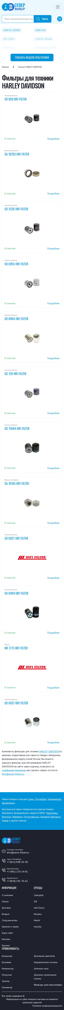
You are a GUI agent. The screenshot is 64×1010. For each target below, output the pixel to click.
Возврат (5, 914)
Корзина (6, 945)
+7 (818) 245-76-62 (17, 880)
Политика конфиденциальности (47, 1005)
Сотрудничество (9, 920)
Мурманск (17, 816)
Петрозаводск (31, 816)
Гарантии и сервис (10, 926)
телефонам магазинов (14, 770)
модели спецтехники (32, 57)
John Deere (39, 907)
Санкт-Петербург (37, 799)
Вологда (6, 816)
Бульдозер (7, 956)
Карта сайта (7, 932)
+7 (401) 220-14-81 (17, 871)
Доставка (6, 907)
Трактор (5, 981)
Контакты (6, 939)
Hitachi (37, 920)
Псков (5, 820)
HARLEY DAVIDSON (49, 751)
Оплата (5, 901)
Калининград (54, 799)
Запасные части (41, 968)
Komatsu (38, 914)
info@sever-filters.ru (13, 774)
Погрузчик (7, 974)
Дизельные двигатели (44, 956)
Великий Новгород (50, 816)
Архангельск (8, 802)
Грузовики (6, 962)
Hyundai (37, 926)
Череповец (52, 812)
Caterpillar (39, 895)
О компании (7, 895)
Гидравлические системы (45, 962)
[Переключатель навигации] (57, 7)
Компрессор (8, 968)
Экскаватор (7, 987)
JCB (35, 901)
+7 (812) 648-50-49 (17, 861)
